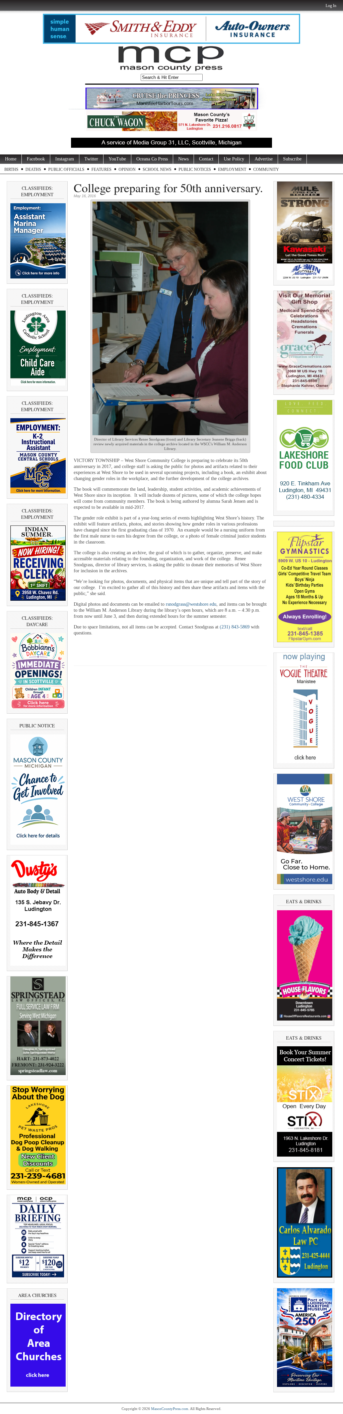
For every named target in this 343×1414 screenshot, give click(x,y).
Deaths (33, 169)
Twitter (91, 158)
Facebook (36, 158)
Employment (232, 169)
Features (101, 169)
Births (11, 169)
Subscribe (292, 158)
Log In (331, 5)
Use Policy (234, 158)
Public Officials (66, 169)
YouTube (117, 158)
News (183, 158)
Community (266, 169)
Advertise (264, 158)
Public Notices (195, 169)
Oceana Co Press (152, 158)
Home (10, 158)
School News (157, 169)
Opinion (127, 169)
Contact (206, 158)
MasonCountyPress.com (169, 1409)
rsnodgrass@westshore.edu (191, 604)
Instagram (64, 158)
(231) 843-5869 (235, 626)
